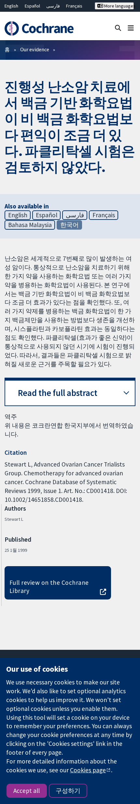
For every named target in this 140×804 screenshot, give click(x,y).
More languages (118, 6)
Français (74, 6)
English (11, 6)
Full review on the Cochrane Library (49, 587)
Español (32, 6)
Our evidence (34, 49)
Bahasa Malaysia (30, 225)
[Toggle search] (118, 28)
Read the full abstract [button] (57, 392)
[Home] (42, 28)
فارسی (53, 6)
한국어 (69, 225)
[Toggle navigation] (131, 28)
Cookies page (88, 770)
